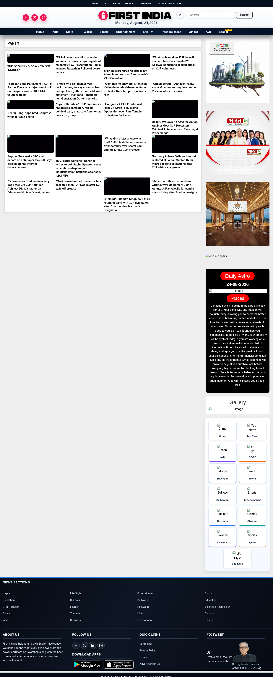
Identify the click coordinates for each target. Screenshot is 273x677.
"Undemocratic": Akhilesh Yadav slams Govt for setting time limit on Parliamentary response (174, 87)
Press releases (171, 31)
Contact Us (145, 652)
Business (75, 628)
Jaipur (6, 601)
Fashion (74, 615)
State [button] (69, 31)
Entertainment (125, 31)
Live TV (148, 31)
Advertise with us (149, 672)
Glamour (75, 608)
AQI (208, 31)
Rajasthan (9, 608)
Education (211, 608)
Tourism (75, 621)
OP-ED (193, 31)
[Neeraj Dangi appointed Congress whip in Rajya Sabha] (30, 104)
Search (244, 14)
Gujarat (7, 621)
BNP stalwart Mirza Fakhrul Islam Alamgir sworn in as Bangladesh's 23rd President (126, 74)
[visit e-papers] (216, 259)
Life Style (75, 601)
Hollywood (143, 615)
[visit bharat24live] (237, 145)
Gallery (209, 628)
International (144, 628)
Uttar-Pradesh (11, 615)
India (55, 31)
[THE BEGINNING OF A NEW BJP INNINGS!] (30, 58)
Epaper (223, 31)
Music (140, 621)
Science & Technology (217, 615)
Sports (104, 31)
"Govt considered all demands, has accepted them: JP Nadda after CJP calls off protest (78, 185)
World (88, 31)
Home (40, 31)
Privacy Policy (147, 658)
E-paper (144, 665)
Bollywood (143, 608)
